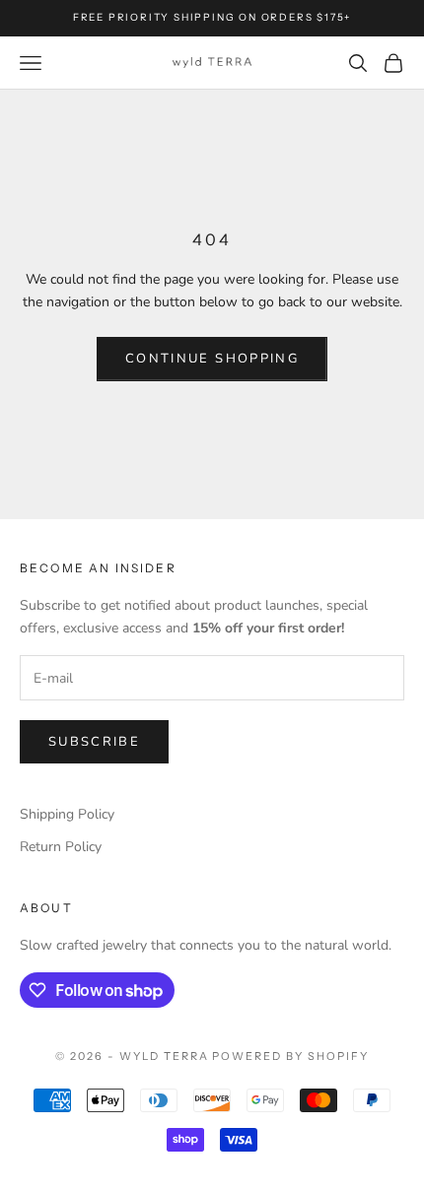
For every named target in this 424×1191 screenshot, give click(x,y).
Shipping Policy (67, 814)
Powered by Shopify (290, 1056)
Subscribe (94, 742)
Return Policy (61, 846)
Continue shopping (212, 358)
